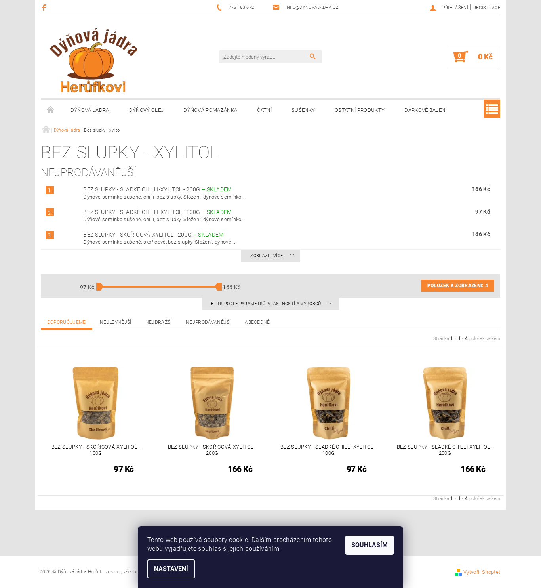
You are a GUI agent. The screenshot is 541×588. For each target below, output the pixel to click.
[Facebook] (45, 7)
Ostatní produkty (360, 110)
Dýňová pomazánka (210, 110)
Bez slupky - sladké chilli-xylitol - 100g (157, 212)
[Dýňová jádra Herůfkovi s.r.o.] (93, 60)
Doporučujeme (66, 322)
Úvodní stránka (51, 110)
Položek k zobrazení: (457, 285)
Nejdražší (158, 322)
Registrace (486, 7)
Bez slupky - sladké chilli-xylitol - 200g (157, 189)
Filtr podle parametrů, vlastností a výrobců (266, 303)
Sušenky (303, 110)
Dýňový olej (146, 110)
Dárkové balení (425, 110)
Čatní (264, 110)
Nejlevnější (115, 322)
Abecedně (257, 322)
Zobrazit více (266, 255)
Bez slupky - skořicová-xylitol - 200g (153, 234)
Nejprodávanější (208, 322)
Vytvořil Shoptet (481, 572)
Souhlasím (369, 545)
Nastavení (171, 569)
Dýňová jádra (89, 110)
